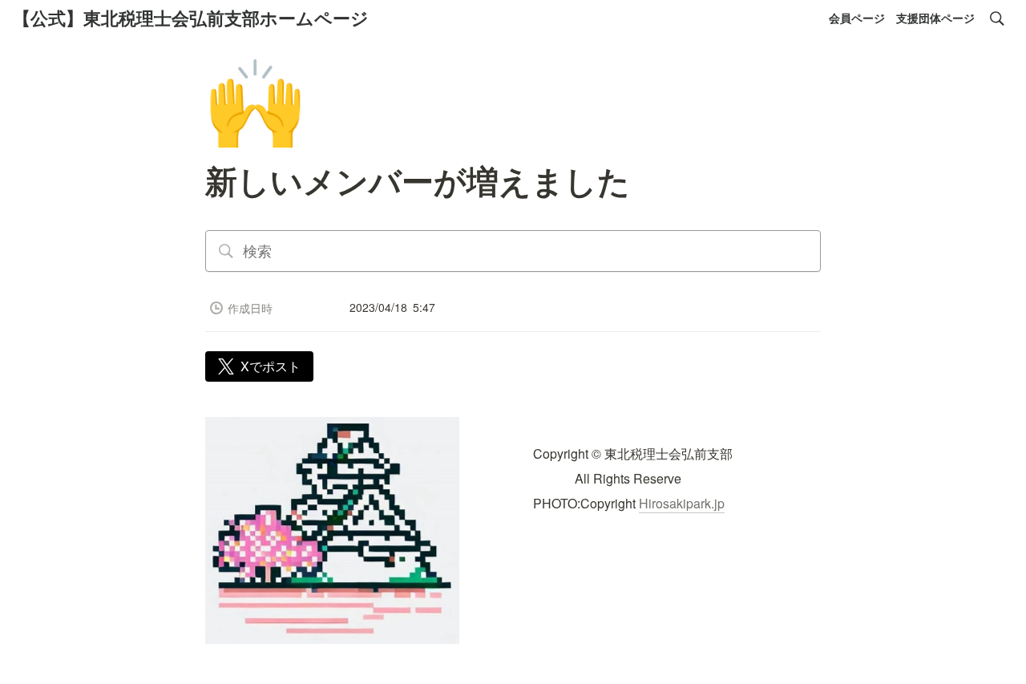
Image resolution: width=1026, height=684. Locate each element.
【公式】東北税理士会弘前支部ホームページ (191, 17)
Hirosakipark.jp (682, 503)
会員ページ (857, 18)
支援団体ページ (935, 18)
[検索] (997, 18)
